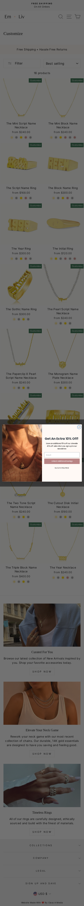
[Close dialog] (79, 427)
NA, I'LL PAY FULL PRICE (62, 468)
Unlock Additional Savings (62, 461)
